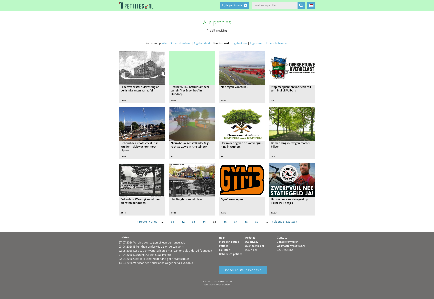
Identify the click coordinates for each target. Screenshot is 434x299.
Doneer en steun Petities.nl (243, 270)
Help (222, 237)
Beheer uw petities (230, 254)
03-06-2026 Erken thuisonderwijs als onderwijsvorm (151, 246)
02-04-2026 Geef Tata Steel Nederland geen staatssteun (154, 259)
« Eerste (142, 221)
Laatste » (292, 221)
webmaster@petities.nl (291, 245)
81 (172, 221)
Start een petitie (229, 241)
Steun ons (251, 249)
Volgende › (278, 221)
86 (225, 221)
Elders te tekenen (277, 43)
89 (256, 221)
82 (183, 221)
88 (246, 221)
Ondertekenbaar (180, 43)
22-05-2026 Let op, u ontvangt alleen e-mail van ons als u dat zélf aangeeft (165, 251)
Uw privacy (251, 241)
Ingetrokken (239, 43)
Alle (164, 43)
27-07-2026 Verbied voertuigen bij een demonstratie (152, 242)
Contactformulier (287, 241)
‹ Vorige (152, 221)
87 (235, 221)
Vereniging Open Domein (217, 284)
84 (204, 221)
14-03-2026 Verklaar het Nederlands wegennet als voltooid (156, 263)
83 (193, 221)
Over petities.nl (254, 245)
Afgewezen (256, 43)
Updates (250, 237)
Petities (223, 245)
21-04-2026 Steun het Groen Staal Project (145, 255)
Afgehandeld (202, 43)
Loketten (224, 249)
